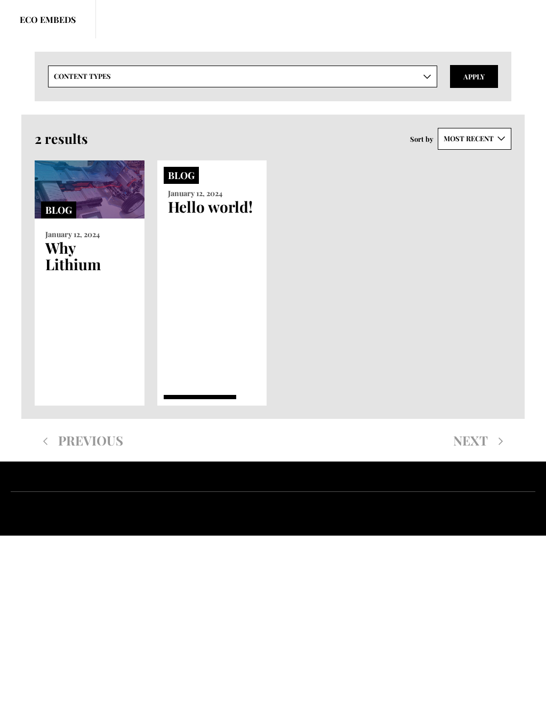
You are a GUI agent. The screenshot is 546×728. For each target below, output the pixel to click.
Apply (474, 76)
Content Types (82, 75)
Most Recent (469, 138)
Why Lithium (73, 256)
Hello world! (210, 206)
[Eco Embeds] (48, 19)
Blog (58, 210)
